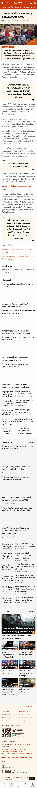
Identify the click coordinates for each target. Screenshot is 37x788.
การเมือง (4, 21)
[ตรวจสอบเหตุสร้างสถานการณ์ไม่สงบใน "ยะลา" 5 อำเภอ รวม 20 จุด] (18, 292)
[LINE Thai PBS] (18, 757)
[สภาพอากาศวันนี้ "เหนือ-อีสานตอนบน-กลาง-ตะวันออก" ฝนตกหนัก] (18, 345)
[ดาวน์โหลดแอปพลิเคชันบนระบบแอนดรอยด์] (18, 735)
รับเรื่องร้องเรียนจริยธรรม (25, 718)
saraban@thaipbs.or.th (25, 753)
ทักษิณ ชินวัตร (29, 269)
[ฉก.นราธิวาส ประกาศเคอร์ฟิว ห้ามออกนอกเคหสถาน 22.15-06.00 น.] (8, 431)
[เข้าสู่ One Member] (34, 2)
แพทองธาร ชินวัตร (17, 269)
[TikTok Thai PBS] (26, 757)
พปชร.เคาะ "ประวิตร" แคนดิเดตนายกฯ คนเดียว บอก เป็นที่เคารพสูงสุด (18, 258)
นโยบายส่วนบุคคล (6, 718)
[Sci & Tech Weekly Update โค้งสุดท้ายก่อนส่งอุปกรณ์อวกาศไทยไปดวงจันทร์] (10, 682)
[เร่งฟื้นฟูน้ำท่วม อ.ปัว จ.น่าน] (27, 682)
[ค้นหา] (7, 2)
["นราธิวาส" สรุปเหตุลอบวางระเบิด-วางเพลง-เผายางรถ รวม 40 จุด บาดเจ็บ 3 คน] (18, 319)
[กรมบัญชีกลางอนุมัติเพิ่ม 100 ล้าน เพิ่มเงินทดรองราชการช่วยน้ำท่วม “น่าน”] (18, 454)
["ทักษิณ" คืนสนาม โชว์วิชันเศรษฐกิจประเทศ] (27, 645)
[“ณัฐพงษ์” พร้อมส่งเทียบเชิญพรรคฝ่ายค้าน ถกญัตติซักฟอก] (8, 546)
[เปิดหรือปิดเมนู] (31, 2)
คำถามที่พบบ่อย (6, 715)
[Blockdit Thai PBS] (30, 757)
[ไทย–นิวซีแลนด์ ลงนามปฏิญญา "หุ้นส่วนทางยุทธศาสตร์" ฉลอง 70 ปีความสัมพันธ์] (8, 589)
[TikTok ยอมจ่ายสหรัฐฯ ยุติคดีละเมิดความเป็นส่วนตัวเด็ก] (10, 645)
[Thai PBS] (18, 3)
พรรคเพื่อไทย (5, 269)
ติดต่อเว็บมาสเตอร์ (24, 715)
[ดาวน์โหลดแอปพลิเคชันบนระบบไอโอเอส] (18, 730)
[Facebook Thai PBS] (3, 757)
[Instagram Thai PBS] (11, 757)
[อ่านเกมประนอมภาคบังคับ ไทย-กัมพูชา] (10, 664)
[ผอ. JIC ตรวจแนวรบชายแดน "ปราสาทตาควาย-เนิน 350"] (8, 600)
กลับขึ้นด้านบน (29, 706)
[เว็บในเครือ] (2, 2)
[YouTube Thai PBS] (22, 757)
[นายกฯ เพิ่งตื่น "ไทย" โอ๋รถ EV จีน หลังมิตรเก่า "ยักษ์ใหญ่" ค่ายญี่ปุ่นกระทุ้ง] (8, 567)
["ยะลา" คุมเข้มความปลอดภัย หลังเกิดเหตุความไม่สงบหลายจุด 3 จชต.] (8, 403)
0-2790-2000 (8, 749)
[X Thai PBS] (7, 757)
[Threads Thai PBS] (15, 757)
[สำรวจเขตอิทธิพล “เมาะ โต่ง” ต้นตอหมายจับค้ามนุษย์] (27, 664)
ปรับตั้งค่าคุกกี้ (22, 721)
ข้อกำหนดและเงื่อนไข (24, 712)
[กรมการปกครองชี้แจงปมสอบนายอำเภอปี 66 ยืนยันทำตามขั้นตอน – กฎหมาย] (8, 578)
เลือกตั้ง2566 (5, 273)
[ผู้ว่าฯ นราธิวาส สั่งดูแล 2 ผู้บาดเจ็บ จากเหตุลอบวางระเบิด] (8, 412)
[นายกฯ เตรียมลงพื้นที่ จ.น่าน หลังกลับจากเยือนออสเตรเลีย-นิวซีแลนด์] (8, 556)
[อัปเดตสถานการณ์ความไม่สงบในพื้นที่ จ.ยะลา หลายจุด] (8, 422)
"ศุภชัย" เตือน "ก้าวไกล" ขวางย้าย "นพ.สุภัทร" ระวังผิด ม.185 (18, 251)
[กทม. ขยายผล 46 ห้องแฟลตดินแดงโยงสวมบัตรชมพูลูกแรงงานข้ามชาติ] (18, 623)
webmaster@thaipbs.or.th (16, 751)
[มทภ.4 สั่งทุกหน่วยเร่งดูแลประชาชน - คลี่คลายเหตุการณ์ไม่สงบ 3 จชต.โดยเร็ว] (18, 372)
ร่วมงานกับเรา (5, 721)
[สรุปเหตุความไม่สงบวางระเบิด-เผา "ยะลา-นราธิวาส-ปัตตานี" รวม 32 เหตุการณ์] (8, 394)
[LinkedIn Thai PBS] (3, 761)
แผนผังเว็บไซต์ (5, 712)
